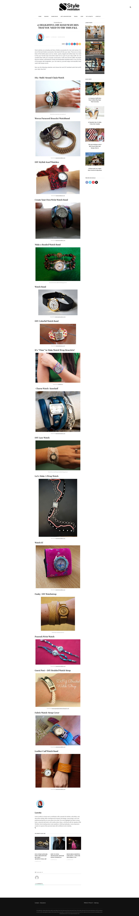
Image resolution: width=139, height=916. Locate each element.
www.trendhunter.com (60, 195)
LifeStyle (98, 16)
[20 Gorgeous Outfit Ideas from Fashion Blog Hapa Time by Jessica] (94, 88)
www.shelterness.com (60, 345)
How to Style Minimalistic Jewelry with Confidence (57, 855)
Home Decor (54, 16)
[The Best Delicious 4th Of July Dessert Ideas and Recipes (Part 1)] (94, 135)
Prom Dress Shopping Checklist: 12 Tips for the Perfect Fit (73, 855)
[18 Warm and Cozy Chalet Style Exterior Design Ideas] (94, 159)
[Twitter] (90, 182)
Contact (37, 903)
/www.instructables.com (60, 666)
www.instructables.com (60, 158)
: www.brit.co (60, 384)
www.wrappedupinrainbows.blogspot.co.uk (60, 708)
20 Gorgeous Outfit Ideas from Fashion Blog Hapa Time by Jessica (94, 99)
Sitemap (96, 903)
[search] (130, 7)
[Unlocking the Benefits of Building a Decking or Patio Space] (94, 48)
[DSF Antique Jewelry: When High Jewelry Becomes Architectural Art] (42, 843)
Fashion (46, 16)
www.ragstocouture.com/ (60, 316)
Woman (60, 22)
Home (40, 16)
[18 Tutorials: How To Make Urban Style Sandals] (94, 112)
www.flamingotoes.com (60, 433)
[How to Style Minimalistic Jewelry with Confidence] (58, 843)
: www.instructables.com (60, 747)
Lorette (47, 37)
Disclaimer (43, 903)
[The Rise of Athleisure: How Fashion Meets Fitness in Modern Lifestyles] (94, 64)
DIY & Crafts (89, 16)
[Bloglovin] (96, 182)
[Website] (35, 828)
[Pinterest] (93, 182)
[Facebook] (86, 182)
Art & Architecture (66, 16)
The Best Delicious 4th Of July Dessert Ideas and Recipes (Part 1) (94, 146)
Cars (82, 16)
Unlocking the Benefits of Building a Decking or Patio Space (94, 54)
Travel (76, 16)
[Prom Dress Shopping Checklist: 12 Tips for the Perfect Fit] (74, 843)
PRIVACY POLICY (88, 903)
